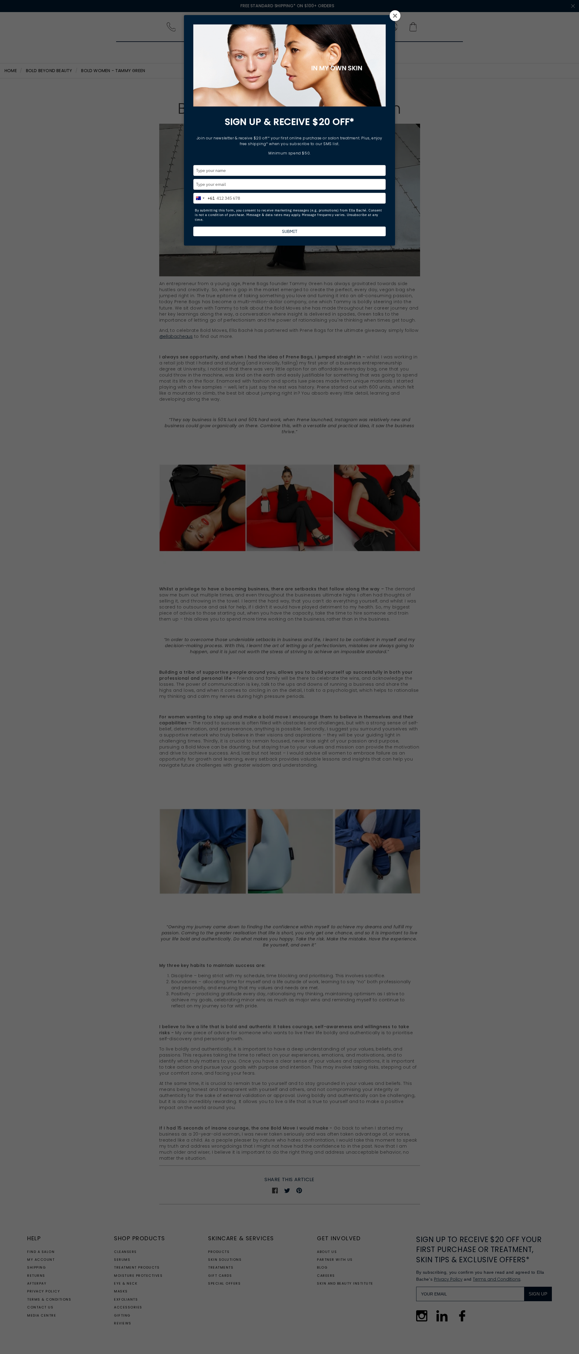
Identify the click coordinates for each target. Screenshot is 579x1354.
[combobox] (204, 197)
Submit (289, 231)
